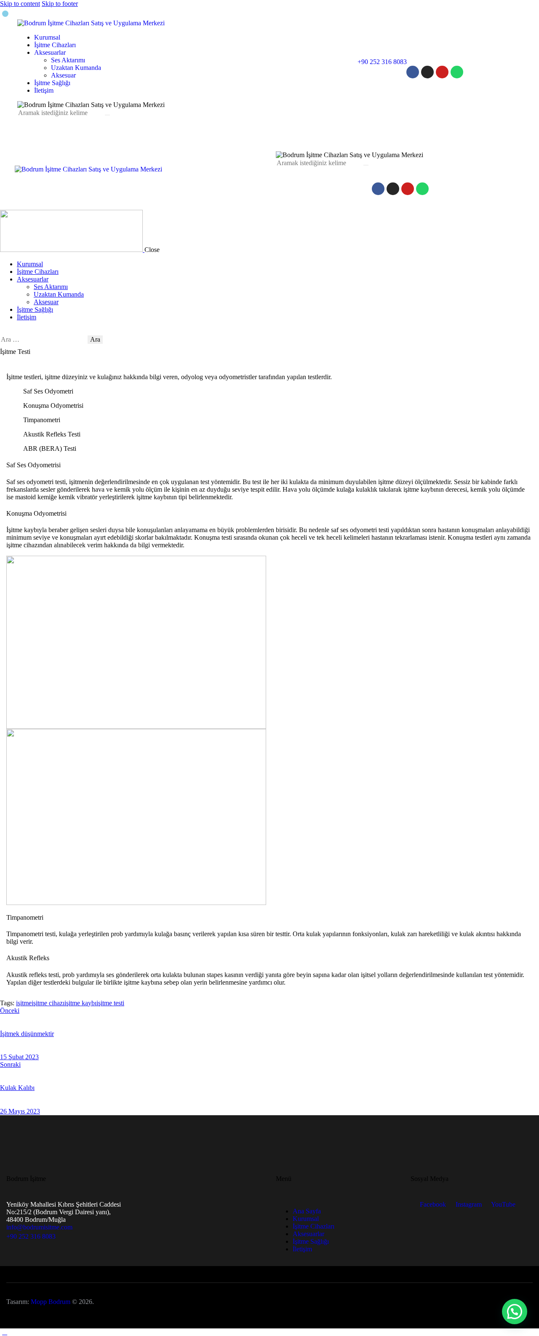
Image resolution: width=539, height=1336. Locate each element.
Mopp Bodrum (50, 1301)
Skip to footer (60, 3)
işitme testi (110, 1003)
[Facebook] (412, 72)
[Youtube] (442, 72)
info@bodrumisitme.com (39, 1227)
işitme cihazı (48, 1003)
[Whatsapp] (457, 72)
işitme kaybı (80, 1003)
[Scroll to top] (4, 1332)
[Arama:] (44, 339)
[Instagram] (427, 72)
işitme (24, 1003)
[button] (514, 1311)
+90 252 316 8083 (31, 1236)
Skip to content (20, 3)
